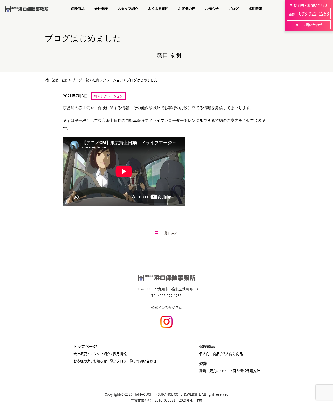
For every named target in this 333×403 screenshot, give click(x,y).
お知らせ (212, 8)
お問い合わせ (146, 360)
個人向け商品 (209, 353)
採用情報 (255, 8)
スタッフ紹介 (128, 8)
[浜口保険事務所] (27, 13)
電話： (309, 13)
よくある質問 (158, 8)
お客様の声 (186, 8)
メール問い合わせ (309, 24)
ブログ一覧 (124, 360)
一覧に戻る (169, 232)
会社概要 (101, 8)
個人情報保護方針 (246, 370)
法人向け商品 (232, 353)
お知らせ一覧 (103, 360)
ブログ (233, 8)
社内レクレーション (108, 96)
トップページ (85, 346)
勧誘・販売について (214, 370)
